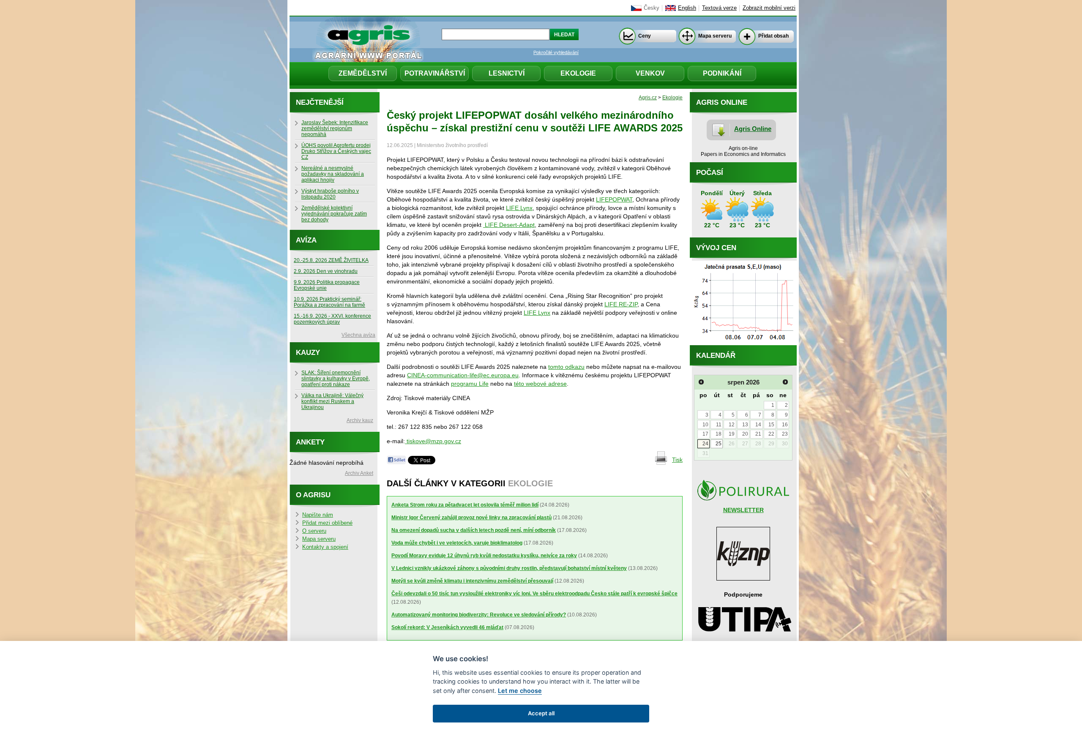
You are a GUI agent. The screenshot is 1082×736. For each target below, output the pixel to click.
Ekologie (578, 73)
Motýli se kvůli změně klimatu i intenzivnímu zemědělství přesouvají (472, 581)
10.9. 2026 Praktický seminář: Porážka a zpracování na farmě (329, 302)
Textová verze (719, 8)
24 (705, 444)
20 (745, 434)
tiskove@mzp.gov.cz (433, 441)
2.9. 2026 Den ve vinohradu (326, 271)
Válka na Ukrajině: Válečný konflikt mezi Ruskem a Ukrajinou (332, 401)
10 (705, 425)
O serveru (314, 531)
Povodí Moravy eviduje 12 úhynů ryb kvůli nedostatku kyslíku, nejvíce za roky (484, 556)
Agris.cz (648, 98)
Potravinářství (434, 73)
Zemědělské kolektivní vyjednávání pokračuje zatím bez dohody (334, 214)
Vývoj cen (716, 248)
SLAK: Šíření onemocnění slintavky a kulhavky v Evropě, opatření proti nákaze (335, 378)
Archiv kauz (360, 420)
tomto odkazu (566, 366)
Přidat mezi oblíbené (327, 523)
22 (771, 434)
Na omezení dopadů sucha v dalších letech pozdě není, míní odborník (473, 530)
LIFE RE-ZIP (620, 304)
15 (771, 425)
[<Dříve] (701, 382)
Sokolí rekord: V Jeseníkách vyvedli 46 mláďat (447, 627)
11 (718, 425)
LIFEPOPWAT (614, 199)
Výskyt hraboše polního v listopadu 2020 (330, 194)
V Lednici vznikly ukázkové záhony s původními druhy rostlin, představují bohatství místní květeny (509, 568)
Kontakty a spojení (325, 547)
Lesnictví (507, 73)
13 (745, 425)
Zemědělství (363, 73)
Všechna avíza (358, 335)
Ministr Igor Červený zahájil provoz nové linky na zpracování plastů (471, 518)
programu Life (470, 383)
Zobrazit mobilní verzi (769, 8)
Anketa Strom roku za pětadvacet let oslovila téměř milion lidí (464, 505)
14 (758, 425)
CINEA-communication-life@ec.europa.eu (463, 375)
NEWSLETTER (743, 510)
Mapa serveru (715, 36)
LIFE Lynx (519, 207)
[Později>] (785, 382)
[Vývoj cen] (743, 343)
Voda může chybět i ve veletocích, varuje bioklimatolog (456, 543)
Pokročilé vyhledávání (556, 52)
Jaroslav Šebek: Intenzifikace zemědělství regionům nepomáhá (334, 128)
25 (718, 444)
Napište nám (317, 515)
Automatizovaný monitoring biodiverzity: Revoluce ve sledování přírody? (478, 615)
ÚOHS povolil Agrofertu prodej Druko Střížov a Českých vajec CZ (336, 151)
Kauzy (308, 353)
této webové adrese (540, 383)
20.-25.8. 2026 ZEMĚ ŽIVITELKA (331, 260)
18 (718, 434)
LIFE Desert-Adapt (509, 224)
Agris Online (752, 128)
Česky (651, 8)
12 (732, 425)
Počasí (709, 173)
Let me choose (520, 690)
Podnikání (722, 73)
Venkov (650, 73)
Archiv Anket (359, 473)
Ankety (310, 442)
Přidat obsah (773, 36)
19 (732, 434)
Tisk (677, 459)
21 (758, 434)
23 (785, 434)
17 (705, 434)
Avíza (306, 240)
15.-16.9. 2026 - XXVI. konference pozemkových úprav (332, 319)
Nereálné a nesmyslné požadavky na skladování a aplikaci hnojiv (332, 174)
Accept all (541, 713)
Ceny (644, 36)
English (687, 8)
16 (785, 425)
